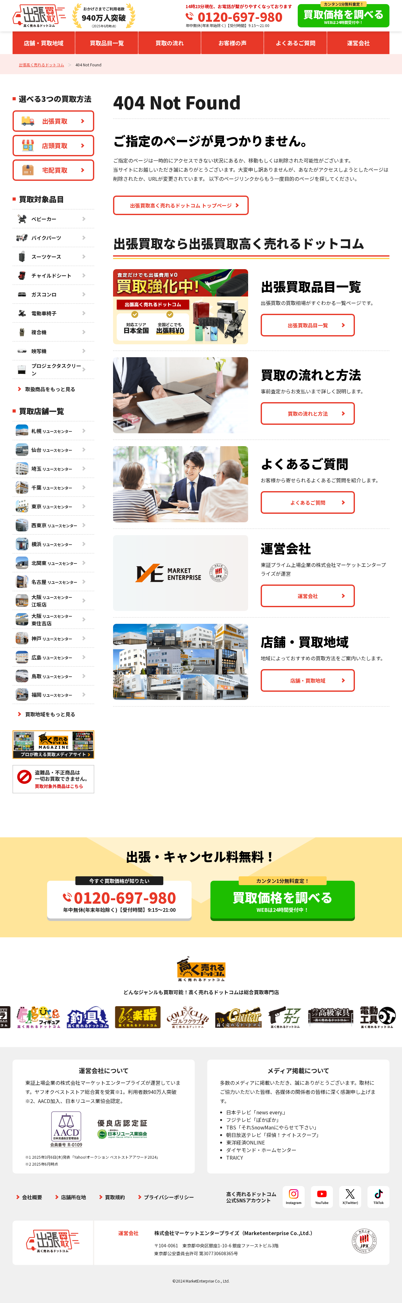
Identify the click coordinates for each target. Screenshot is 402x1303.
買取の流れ (169, 43)
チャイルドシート (51, 275)
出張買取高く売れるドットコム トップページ (181, 205)
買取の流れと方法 (308, 413)
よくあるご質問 (295, 43)
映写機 (38, 351)
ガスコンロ (44, 294)
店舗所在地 (73, 1197)
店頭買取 (54, 145)
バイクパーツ (46, 237)
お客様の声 (232, 43)
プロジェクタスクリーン (56, 369)
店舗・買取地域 (43, 43)
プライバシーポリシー (169, 1197)
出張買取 (54, 120)
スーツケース (46, 256)
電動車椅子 (44, 313)
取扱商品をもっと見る (50, 389)
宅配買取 (54, 170)
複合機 (38, 332)
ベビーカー (44, 219)
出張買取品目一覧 (308, 325)
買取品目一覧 (107, 43)
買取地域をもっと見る (50, 714)
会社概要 (32, 1197)
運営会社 (358, 43)
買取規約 (115, 1197)
